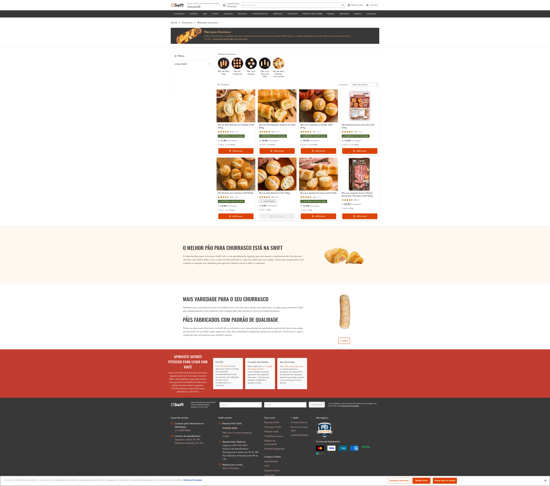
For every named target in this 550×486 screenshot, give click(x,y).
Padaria (330, 14)
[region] (275, 481)
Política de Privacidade (192, 480)
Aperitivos (277, 14)
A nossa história (299, 422)
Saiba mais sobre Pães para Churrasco (230, 39)
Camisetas (371, 14)
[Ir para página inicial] (177, 5)
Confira (344, 340)
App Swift (269, 475)
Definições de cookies (399, 480)
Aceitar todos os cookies (444, 480)
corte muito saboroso (293, 366)
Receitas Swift (271, 422)
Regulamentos (271, 470)
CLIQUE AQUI (229, 428)
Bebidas (358, 14)
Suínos (215, 14)
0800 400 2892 (239, 445)
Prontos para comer (312, 14)
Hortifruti (292, 14)
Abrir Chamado (230, 468)
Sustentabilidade (299, 435)
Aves (205, 14)
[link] (194, 6)
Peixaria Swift (271, 431)
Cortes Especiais (260, 14)
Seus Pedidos (271, 461)
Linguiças (228, 14)
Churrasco (179, 14)
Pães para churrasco (207, 22)
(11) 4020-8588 (182, 430)
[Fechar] (545, 480)
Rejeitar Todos (421, 480)
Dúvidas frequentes (274, 448)
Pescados (242, 14)
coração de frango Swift (260, 367)
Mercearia (344, 14)
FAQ (266, 466)
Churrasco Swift (272, 427)
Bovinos (194, 14)
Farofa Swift (222, 366)
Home (174, 22)
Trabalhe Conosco (274, 436)
